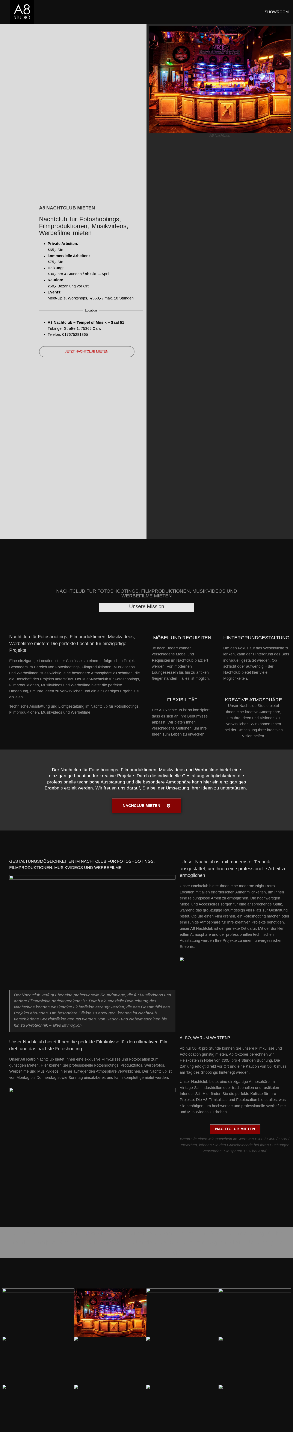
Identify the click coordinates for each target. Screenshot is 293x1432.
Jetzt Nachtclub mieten (86, 351)
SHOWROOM (277, 12)
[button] (9, 1422)
